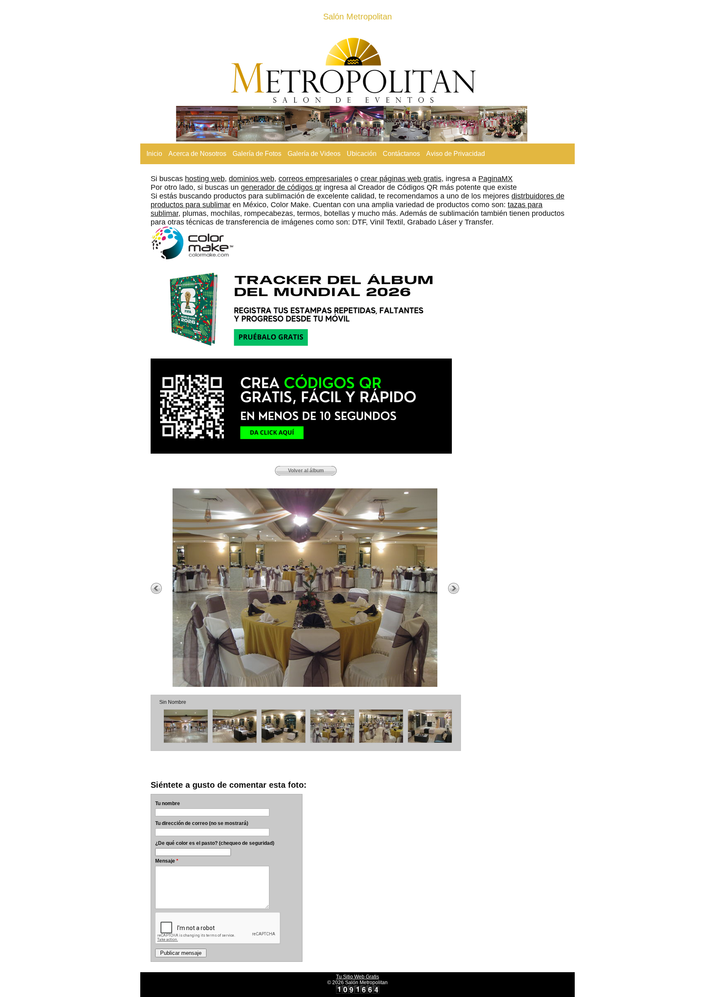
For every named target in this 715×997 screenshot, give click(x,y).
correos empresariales (315, 179)
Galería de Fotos (257, 153)
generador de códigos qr (281, 187)
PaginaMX (495, 179)
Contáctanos (401, 153)
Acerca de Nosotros (197, 153)
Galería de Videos (314, 153)
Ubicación (362, 153)
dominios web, (252, 179)
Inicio (154, 153)
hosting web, (206, 179)
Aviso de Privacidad (455, 153)
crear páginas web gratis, (402, 179)
